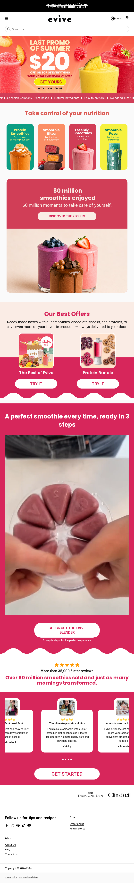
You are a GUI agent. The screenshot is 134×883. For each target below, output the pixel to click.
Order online (77, 823)
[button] (63, 759)
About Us (10, 844)
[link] (67, 64)
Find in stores (77, 828)
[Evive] (59, 18)
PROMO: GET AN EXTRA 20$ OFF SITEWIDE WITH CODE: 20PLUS (67, 6)
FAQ (7, 849)
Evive (29, 868)
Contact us (11, 854)
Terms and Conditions (28, 877)
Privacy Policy (11, 877)
